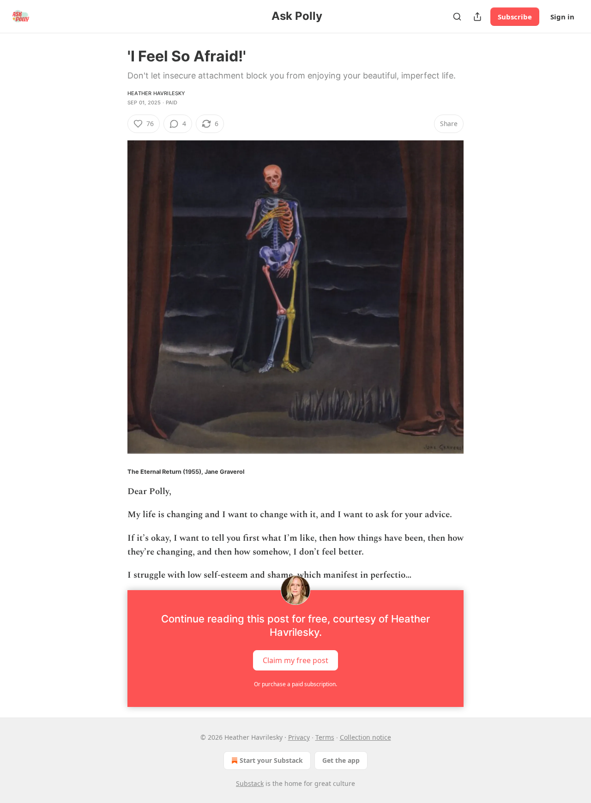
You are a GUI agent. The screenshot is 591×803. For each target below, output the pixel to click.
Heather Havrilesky (156, 93)
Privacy (299, 737)
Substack (250, 783)
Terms (324, 737)
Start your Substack (271, 760)
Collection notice (365, 737)
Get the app (341, 760)
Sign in (562, 16)
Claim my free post (295, 660)
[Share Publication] (477, 16)
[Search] (457, 16)
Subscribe (515, 16)
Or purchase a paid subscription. (295, 684)
